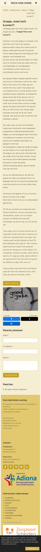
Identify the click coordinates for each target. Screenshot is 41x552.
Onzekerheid (9, 497)
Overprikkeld (9, 513)
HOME (5, 10)
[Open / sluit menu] (5, 3)
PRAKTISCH (15, 10)
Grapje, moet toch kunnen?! (31, 13)
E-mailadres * (8, 346)
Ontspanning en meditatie (13, 515)
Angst (7, 505)
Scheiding (8, 518)
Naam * (6, 335)
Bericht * (6, 357)
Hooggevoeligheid (11, 508)
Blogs (24, 10)
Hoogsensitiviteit (10, 510)
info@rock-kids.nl (8, 462)
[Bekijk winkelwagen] (36, 3)
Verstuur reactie (11, 375)
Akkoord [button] (32, 549)
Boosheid (8, 503)
